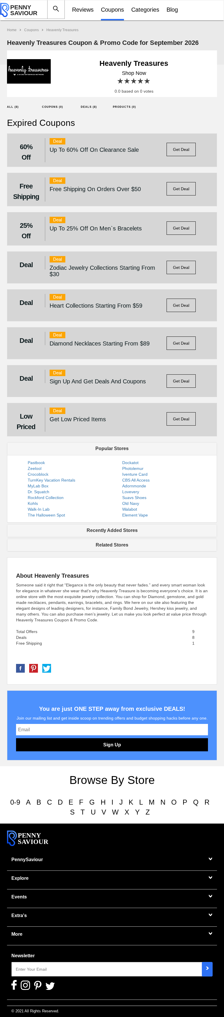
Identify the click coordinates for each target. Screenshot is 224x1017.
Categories (145, 9)
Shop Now (134, 73)
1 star (120, 81)
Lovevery (130, 491)
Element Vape (135, 515)
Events (19, 896)
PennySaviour (27, 859)
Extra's (19, 915)
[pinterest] (33, 668)
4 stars (140, 81)
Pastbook (36, 462)
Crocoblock (38, 474)
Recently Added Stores (112, 530)
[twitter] (46, 668)
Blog (172, 9)
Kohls (33, 503)
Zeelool (34, 468)
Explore (20, 878)
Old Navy (130, 503)
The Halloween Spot (46, 515)
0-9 (15, 802)
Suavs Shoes (134, 497)
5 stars (147, 81)
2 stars (127, 81)
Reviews (83, 9)
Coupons (112, 9)
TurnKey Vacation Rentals (51, 480)
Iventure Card (135, 474)
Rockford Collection (46, 497)
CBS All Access (136, 480)
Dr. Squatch (38, 491)
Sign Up (112, 744)
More (16, 934)
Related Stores (112, 544)
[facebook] (20, 668)
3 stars (134, 81)
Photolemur (133, 468)
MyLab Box (38, 486)
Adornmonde (134, 486)
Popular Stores (112, 448)
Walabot (129, 509)
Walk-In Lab (39, 509)
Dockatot (130, 462)
